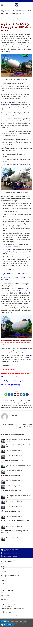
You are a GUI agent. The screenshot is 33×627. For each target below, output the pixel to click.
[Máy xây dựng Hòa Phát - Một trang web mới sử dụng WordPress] (16, 5)
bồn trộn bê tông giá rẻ (25, 403)
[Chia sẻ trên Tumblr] (27, 394)
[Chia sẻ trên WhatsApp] (5, 394)
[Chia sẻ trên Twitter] (12, 394)
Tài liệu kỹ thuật (5, 10)
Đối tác (2, 566)
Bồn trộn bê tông (7, 102)
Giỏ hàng (3, 583)
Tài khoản (3, 586)
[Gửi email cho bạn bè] (15, 394)
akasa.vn (21, 623)
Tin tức (12, 10)
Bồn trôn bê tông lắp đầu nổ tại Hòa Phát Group (18, 440)
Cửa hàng (3, 580)
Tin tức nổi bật (11, 402)
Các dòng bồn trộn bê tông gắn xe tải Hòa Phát (18, 445)
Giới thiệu (3, 571)
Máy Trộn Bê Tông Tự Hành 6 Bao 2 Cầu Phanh (15, 274)
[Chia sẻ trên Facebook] (9, 394)
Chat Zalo (4, 621)
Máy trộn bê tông (5, 595)
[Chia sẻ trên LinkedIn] (24, 394)
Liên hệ (3, 568)
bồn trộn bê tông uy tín (19, 405)
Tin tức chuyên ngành (20, 10)
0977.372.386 (8, 624)
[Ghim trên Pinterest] (18, 394)
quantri (19, 18)
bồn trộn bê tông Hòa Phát (7, 405)
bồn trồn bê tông (24, 289)
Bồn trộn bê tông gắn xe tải (14, 450)
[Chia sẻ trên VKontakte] (21, 394)
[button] (2, 5)
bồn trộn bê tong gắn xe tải (13, 403)
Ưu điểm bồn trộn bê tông (14, 455)
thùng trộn (11, 249)
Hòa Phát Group (27, 355)
